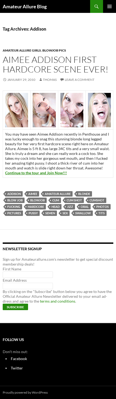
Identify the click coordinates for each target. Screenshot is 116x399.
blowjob (37, 200)
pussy (33, 213)
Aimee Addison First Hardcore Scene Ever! (55, 64)
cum (55, 200)
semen (50, 213)
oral (85, 206)
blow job (15, 200)
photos (102, 206)
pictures (14, 213)
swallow (83, 213)
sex (65, 213)
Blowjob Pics (54, 50)
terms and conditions (57, 301)
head (56, 206)
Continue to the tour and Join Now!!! (36, 173)
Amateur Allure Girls (22, 50)
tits (101, 213)
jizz (70, 206)
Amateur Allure (58, 193)
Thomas (50, 80)
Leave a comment (79, 80)
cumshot (97, 200)
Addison (14, 193)
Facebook (19, 358)
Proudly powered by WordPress (25, 392)
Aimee (32, 193)
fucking (13, 206)
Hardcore (36, 206)
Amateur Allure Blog (25, 6)
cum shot (74, 200)
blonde (84, 193)
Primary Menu (109, 6)
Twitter (17, 368)
